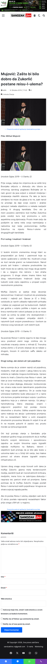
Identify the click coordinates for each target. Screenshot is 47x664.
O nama (30, 646)
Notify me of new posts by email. (16, 624)
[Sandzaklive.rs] (20, 15)
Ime (3, 577)
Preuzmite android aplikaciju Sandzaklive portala (23, 509)
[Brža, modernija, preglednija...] (23, 516)
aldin (4, 90)
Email (4, 588)
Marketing (39, 646)
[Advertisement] (23, 44)
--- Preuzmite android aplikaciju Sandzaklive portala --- (23, 129)
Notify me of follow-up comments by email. (21, 619)
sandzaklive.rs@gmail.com (14, 646)
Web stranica (6, 599)
